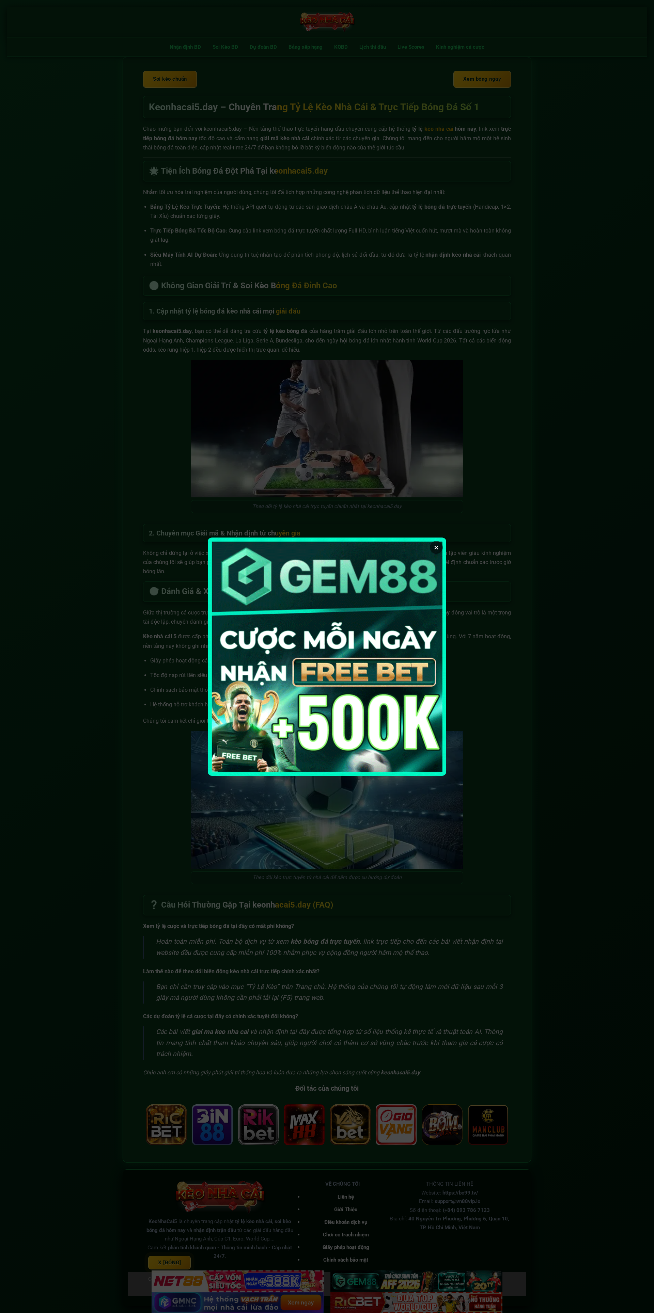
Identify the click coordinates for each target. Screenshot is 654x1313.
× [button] (436, 547)
